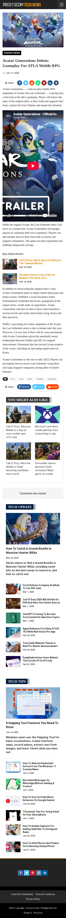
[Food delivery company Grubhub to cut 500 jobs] (13, 589)
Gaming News (12, 53)
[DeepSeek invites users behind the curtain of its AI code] (13, 661)
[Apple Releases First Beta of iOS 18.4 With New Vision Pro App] (13, 632)
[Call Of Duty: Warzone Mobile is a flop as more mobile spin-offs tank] (18, 414)
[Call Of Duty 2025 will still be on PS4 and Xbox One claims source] (13, 603)
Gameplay (40, 379)
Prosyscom (38, 913)
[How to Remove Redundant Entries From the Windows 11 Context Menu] (13, 767)
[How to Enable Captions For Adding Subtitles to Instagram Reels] (13, 829)
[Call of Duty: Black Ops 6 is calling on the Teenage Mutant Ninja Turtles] (10, 264)
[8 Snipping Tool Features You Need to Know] (33, 703)
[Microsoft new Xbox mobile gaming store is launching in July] (47, 414)
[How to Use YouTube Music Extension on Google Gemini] (13, 801)
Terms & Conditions (45, 894)
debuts (29, 379)
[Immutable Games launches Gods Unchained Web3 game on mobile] (47, 451)
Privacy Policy (33, 899)
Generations (52, 379)
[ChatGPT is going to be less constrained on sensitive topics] (13, 618)
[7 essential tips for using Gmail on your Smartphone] (13, 815)
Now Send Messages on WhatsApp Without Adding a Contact (38, 783)
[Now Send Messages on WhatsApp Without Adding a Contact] (13, 784)
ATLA (12, 379)
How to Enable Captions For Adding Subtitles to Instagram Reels (40, 829)
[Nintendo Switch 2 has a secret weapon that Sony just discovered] (10, 278)
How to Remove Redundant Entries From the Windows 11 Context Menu (39, 766)
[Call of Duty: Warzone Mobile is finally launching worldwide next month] (18, 451)
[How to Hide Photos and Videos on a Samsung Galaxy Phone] (13, 847)
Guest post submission (22, 894)
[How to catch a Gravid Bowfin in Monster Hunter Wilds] (33, 528)
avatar (21, 379)
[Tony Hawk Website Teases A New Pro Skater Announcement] (13, 646)
